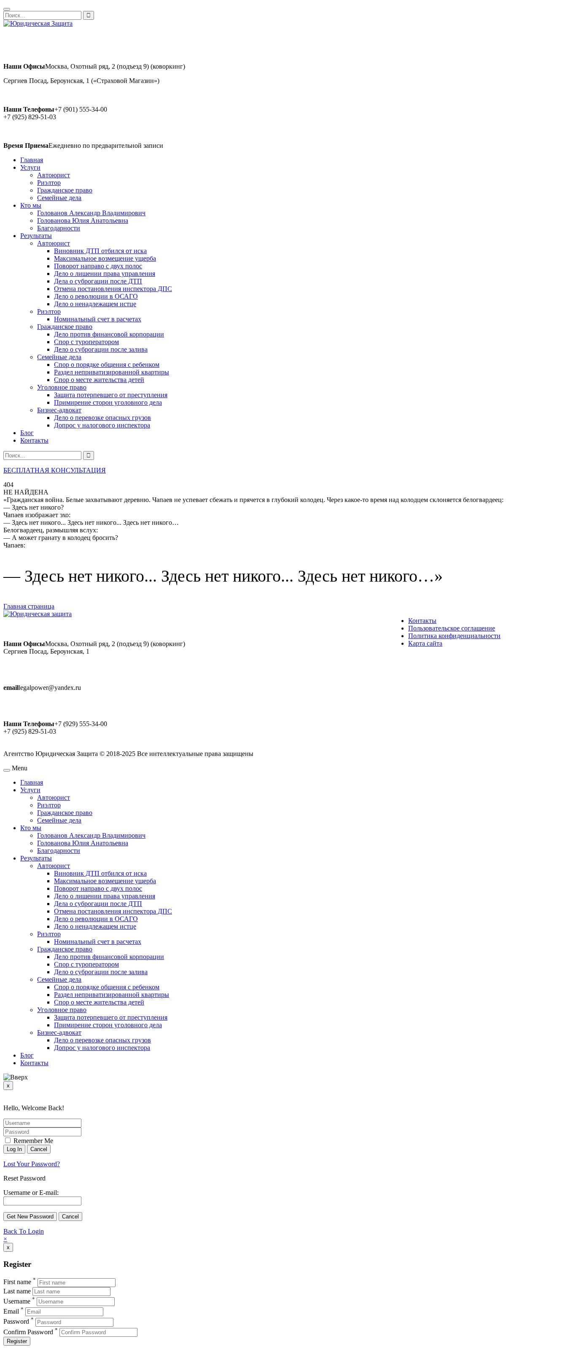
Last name (17, 1291)
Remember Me (32, 1140)
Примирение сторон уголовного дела (108, 402)
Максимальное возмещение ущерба (105, 258)
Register (17, 1341)
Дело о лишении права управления (104, 273)
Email (11, 1311)
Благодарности (58, 228)
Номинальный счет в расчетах (97, 319)
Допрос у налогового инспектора (102, 425)
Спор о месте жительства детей (99, 379)
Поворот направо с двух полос (98, 266)
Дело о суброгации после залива (101, 349)
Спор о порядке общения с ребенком (106, 364)
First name (17, 1282)
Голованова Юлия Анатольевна (82, 220)
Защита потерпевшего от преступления (110, 394)
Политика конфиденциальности (454, 635)
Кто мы (30, 205)
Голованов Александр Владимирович (91, 212)
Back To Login (23, 1231)
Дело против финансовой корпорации (109, 334)
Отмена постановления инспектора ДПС (113, 288)
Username (16, 1301)
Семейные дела (59, 197)
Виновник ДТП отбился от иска (100, 250)
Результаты (36, 235)
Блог (27, 432)
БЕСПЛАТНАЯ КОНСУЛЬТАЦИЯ (54, 470)
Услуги (30, 167)
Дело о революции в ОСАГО (96, 296)
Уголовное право (61, 387)
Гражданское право (64, 190)
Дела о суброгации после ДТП (98, 281)
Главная (31, 159)
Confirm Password (28, 1332)
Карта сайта (425, 643)
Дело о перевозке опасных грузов (102, 417)
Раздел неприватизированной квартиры (111, 372)
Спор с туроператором (86, 341)
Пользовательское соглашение (451, 628)
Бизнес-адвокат (59, 410)
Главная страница (28, 606)
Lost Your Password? (31, 1163)
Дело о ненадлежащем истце (95, 303)
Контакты (34, 440)
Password (16, 1321)
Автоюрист (53, 175)
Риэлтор (49, 182)
